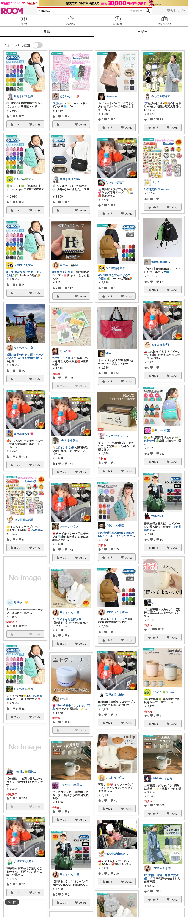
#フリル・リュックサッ (117, 535)
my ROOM (164, 20)
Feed (23, 20)
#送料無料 (104, 532)
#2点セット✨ (61, 103)
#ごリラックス (61, 358)
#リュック (121, 619)
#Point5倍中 (63, 705)
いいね (36, 124)
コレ (16, 124)
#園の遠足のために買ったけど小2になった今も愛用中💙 (25, 356)
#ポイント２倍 (65, 447)
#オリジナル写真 (62, 272)
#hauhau (163, 189)
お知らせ (117, 20)
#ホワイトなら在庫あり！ (68, 619)
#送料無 (36, 530)
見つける (70, 20)
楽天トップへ (176, 10)
